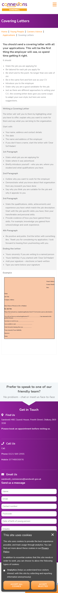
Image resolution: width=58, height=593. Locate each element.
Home (4, 31)
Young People (17, 31)
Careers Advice (34, 31)
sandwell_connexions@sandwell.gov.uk (21, 479)
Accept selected (53, 535)
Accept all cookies (17, 585)
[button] (55, 4)
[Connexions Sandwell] (14, 7)
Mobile (4, 459)
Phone (4, 453)
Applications (9, 35)
